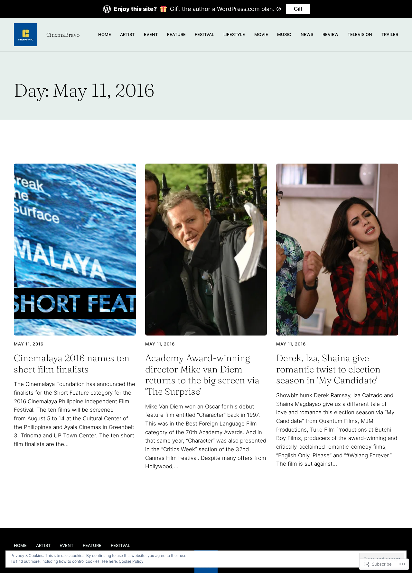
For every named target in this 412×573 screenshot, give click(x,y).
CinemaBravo (63, 34)
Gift (298, 9)
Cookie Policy (131, 561)
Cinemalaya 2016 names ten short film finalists (71, 364)
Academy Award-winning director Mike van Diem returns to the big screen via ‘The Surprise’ (202, 375)
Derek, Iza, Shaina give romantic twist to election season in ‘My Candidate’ (328, 369)
